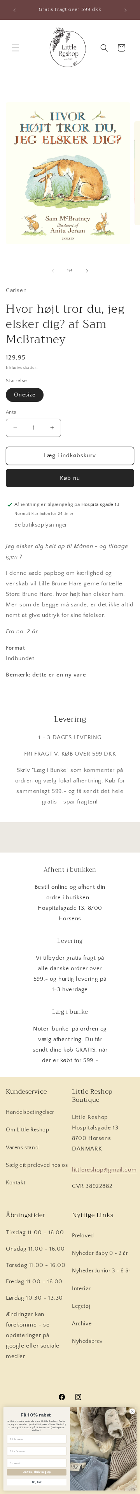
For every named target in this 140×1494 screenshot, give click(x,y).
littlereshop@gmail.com (104, 1169)
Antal (12, 412)
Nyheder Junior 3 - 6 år (101, 1271)
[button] (15, 47)
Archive (81, 1324)
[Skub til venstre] (52, 270)
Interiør (81, 1289)
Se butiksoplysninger (40, 525)
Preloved (83, 1236)
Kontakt (15, 1183)
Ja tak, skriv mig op (36, 1472)
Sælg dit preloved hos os (37, 1165)
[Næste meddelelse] (125, 10)
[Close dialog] (132, 1411)
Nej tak (37, 1481)
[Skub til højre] (87, 270)
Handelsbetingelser (30, 1112)
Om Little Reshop (27, 1130)
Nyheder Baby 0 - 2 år (100, 1253)
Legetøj (81, 1306)
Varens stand (22, 1148)
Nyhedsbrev (87, 1341)
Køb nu (70, 478)
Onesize (24, 395)
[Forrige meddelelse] (14, 10)
